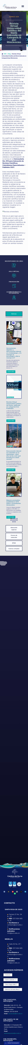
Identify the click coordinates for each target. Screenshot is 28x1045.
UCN (5, 54)
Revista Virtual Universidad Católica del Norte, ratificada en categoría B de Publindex (13, 405)
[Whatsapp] (15, 893)
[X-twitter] (21, 892)
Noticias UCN (10, 397)
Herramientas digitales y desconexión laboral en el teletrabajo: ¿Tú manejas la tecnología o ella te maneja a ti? (13, 353)
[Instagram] (8, 892)
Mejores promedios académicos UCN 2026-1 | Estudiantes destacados (13, 502)
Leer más (10, 371)
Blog (9, 54)
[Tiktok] (17, 892)
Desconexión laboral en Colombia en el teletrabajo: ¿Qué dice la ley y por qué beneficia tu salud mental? (13, 455)
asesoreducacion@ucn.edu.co (12, 1033)
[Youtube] (13, 892)
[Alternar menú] (22, 6)
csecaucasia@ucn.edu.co (15, 1013)
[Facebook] (4, 892)
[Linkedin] (25, 892)
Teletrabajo (9, 343)
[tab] (14, 313)
